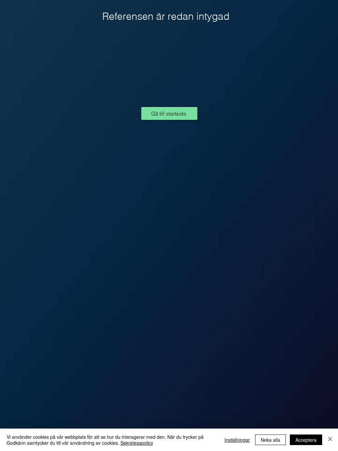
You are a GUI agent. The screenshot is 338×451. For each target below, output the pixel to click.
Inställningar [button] (237, 439)
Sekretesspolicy (136, 442)
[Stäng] (330, 440)
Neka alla (270, 439)
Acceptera (306, 439)
